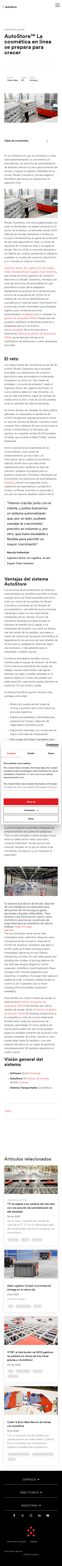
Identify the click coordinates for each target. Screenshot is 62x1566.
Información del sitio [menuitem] (13, 1551)
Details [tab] (31, 753)
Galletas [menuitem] (33, 1542)
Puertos (44, 1079)
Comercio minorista (19, 1454)
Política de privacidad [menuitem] (16, 1542)
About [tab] (51, 753)
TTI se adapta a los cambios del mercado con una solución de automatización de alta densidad (31, 1208)
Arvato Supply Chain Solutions (39, 272)
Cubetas (24, 1082)
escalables (27, 314)
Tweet (7, 1111)
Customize (29, 810)
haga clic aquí (23, 926)
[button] (57, 5)
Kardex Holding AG (43, 1454)
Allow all (31, 802)
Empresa (29, 1479)
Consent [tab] (11, 753)
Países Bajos (23, 1371)
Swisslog (9, 483)
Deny (31, 818)
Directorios (29, 1492)
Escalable (18, 330)
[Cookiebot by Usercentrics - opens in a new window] (46, 745)
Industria (37, 1240)
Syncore (38, 1371)
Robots (31, 1079)
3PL (11, 1306)
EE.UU (25, 1240)
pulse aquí (8, 930)
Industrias (29, 1505)
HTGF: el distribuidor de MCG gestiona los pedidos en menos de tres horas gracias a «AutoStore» (30, 1356)
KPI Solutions (23, 1306)
